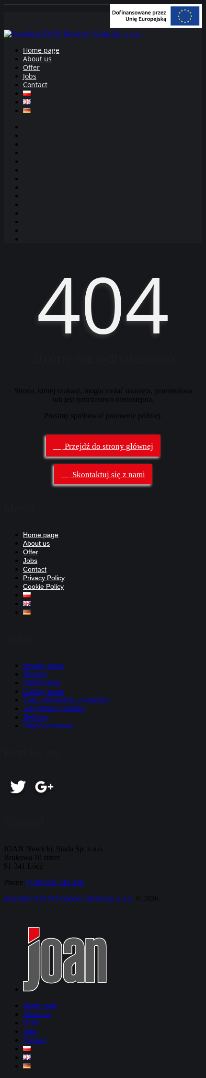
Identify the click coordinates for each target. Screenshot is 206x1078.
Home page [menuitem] (40, 1005)
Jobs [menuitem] (29, 1031)
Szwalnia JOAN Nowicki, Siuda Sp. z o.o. (69, 899)
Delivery (36, 717)
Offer (31, 67)
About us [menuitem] (37, 1014)
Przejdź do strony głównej (108, 446)
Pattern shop (41, 682)
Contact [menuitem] (34, 1040)
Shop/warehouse (48, 726)
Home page (41, 50)
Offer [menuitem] (31, 1023)
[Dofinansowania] (156, 25)
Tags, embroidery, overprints (66, 700)
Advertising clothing (54, 708)
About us (37, 58)
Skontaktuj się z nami (107, 474)
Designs (35, 674)
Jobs (29, 75)
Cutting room (43, 691)
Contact (35, 84)
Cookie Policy (43, 586)
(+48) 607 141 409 (55, 882)
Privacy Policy (44, 578)
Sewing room (43, 665)
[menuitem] (27, 1048)
